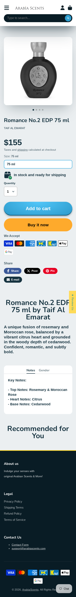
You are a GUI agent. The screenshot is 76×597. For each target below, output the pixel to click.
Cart (70, 7)
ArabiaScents (30, 589)
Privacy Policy (13, 501)
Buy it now (38, 225)
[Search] (68, 18)
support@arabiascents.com (29, 548)
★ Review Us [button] (72, 302)
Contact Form (20, 544)
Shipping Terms (14, 507)
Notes (31, 370)
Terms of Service (15, 519)
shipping (22, 149)
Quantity (9, 183)
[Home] (29, 7)
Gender (44, 370)
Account (62, 7)
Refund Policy (13, 513)
